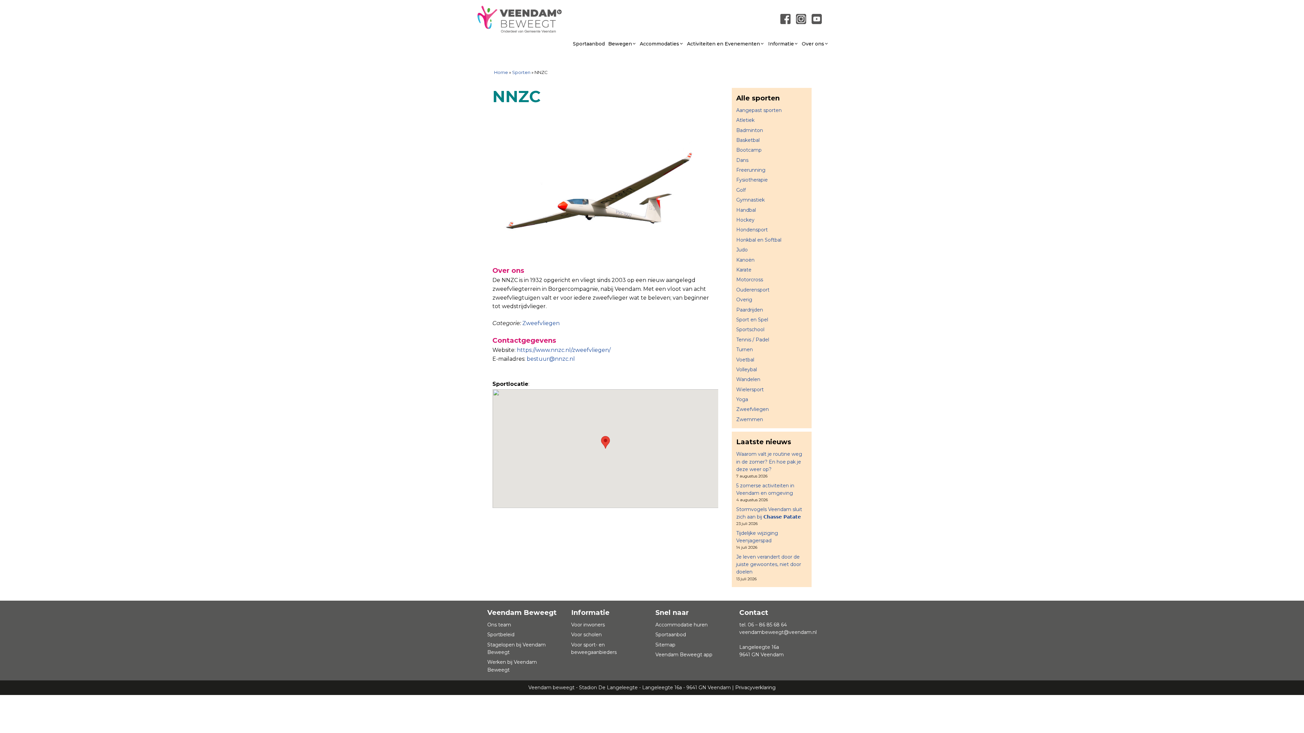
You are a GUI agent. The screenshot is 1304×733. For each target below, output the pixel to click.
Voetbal (745, 360)
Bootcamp (749, 150)
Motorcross (749, 280)
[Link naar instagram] (801, 18)
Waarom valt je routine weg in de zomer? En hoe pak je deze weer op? (769, 461)
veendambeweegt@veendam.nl (778, 632)
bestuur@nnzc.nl (551, 359)
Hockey (745, 220)
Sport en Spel (752, 320)
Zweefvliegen (541, 323)
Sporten (521, 72)
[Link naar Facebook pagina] (785, 18)
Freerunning (750, 170)
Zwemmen (749, 419)
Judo (742, 250)
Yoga (742, 399)
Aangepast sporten (759, 110)
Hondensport (752, 230)
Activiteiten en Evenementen (723, 44)
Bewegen (620, 44)
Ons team (499, 625)
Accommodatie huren (681, 625)
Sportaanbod (589, 44)
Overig (744, 300)
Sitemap (665, 645)
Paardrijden (749, 310)
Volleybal (746, 369)
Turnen (744, 349)
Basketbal (748, 140)
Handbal (746, 210)
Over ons (813, 44)
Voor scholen (586, 635)
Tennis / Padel (752, 340)
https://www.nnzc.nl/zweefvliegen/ (564, 350)
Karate (743, 270)
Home (501, 72)
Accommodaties (659, 44)
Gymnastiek (750, 200)
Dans (742, 160)
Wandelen (748, 379)
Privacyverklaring (755, 687)
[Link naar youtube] (817, 18)
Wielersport (750, 390)
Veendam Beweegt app (683, 655)
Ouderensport (752, 290)
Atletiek (745, 120)
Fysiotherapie (752, 180)
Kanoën (745, 260)
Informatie (781, 44)
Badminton (749, 130)
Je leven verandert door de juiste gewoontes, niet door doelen (768, 564)
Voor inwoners (588, 625)
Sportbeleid (500, 635)
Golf (741, 190)
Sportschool (750, 329)
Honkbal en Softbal (758, 240)
